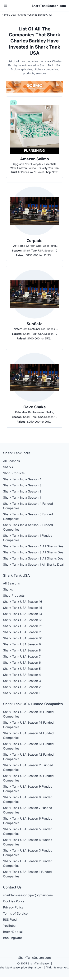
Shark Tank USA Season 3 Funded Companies (27, 852)
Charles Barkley (37, 14)
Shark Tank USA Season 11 (22, 632)
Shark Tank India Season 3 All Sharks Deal (33, 552)
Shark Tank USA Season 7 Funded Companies (27, 810)
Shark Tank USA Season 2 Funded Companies (27, 863)
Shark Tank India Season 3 (22, 485)
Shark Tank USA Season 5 (22, 668)
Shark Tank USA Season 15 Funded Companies (28, 725)
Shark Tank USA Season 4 (22, 675)
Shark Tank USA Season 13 (22, 620)
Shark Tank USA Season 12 (22, 626)
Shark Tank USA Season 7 (22, 656)
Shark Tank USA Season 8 (22, 650)
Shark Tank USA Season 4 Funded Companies (27, 842)
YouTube (9, 926)
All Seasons (11, 461)
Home (5, 14)
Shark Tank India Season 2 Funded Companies (28, 527)
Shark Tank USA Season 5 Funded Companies (27, 831)
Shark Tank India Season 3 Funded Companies (28, 516)
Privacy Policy (13, 907)
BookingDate (12, 938)
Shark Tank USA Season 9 (22, 644)
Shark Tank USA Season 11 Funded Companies (28, 767)
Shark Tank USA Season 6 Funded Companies (27, 821)
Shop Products (14, 473)
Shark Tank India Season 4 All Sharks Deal (33, 546)
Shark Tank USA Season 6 (22, 662)
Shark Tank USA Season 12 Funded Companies (28, 757)
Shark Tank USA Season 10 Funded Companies (28, 778)
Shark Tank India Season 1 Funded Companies (27, 538)
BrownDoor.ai (13, 932)
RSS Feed (10, 919)
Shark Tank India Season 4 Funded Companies (28, 506)
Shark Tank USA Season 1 (21, 693)
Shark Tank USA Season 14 (22, 614)
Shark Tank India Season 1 (22, 497)
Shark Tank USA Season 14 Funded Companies (28, 735)
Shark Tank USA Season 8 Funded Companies (27, 799)
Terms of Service (15, 913)
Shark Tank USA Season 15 (22, 608)
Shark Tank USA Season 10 (22, 638)
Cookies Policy (14, 901)
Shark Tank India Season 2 (22, 491)
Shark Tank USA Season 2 (22, 687)
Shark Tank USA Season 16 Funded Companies (28, 714)
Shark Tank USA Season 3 (22, 681)
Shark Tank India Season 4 (22, 479)
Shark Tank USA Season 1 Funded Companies (27, 874)
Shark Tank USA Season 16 (22, 601)
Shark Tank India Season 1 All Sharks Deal (33, 564)
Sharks (22, 14)
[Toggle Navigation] (5, 6)
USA (13, 14)
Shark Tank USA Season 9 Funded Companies (27, 789)
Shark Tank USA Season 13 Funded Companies (28, 746)
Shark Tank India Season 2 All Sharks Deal (33, 558)
